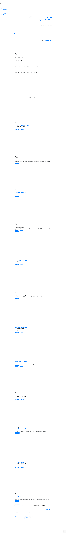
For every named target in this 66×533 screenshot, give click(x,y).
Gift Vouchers (4, 13)
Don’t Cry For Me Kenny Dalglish (21, 260)
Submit (44, 505)
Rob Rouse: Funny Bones (19, 462)
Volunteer (2, 14)
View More (16, 129)
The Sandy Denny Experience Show (22, 125)
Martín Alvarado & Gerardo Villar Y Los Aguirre (24, 158)
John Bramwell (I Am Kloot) (20, 226)
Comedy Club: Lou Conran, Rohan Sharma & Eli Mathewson (26, 294)
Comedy (16, 515)
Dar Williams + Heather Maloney (21, 327)
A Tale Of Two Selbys (5, 10)
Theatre (16, 516)
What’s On (2, 8)
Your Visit (4, 11)
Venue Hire (4, 12)
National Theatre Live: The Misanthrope (22, 428)
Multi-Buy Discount (5, 9)
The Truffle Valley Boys (19, 496)
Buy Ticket (21, 129)
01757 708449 (29, 17)
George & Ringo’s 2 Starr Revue (21, 361)
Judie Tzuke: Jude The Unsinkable (21, 55)
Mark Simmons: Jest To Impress (21, 192)
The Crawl (17, 395)
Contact (24, 520)
